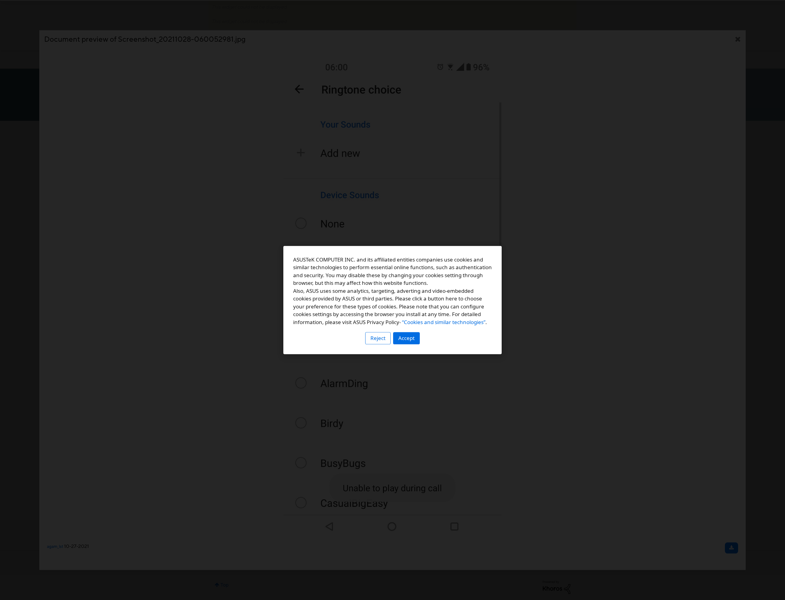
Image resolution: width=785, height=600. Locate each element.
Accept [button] (406, 338)
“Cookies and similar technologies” (443, 322)
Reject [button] (377, 338)
